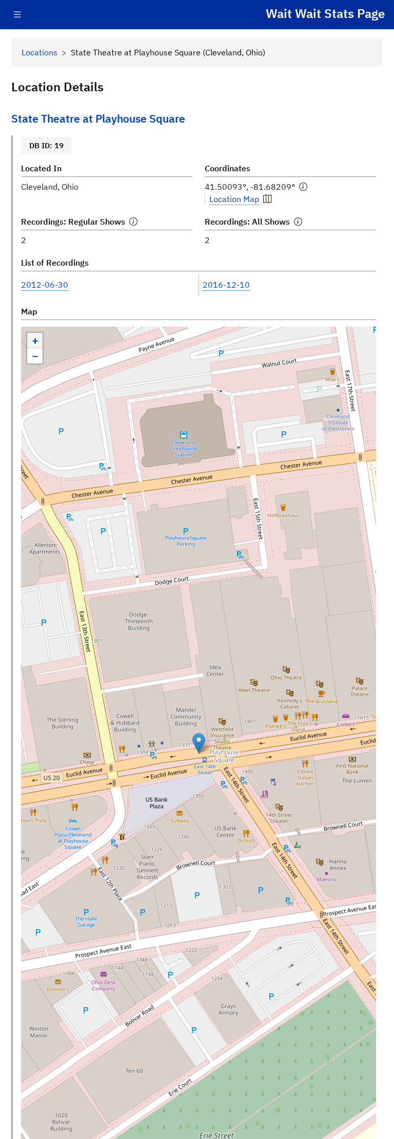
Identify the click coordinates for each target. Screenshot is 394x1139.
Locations (39, 52)
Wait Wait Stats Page (325, 13)
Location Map (234, 199)
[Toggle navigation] (17, 14)
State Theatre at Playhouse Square (98, 119)
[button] (198, 743)
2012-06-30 (44, 284)
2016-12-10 (226, 284)
